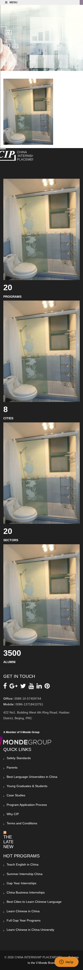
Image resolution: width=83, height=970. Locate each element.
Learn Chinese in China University (30, 929)
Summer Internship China (24, 874)
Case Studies (16, 795)
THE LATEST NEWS (11, 841)
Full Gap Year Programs (24, 920)
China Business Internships (26, 892)
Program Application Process (27, 804)
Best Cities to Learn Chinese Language (34, 901)
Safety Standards (19, 758)
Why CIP (13, 814)
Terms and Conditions (22, 823)
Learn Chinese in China (23, 911)
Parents (12, 767)
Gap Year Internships (21, 883)
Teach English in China (23, 864)
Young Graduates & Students (27, 786)
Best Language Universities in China (32, 777)
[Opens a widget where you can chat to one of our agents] (66, 962)
